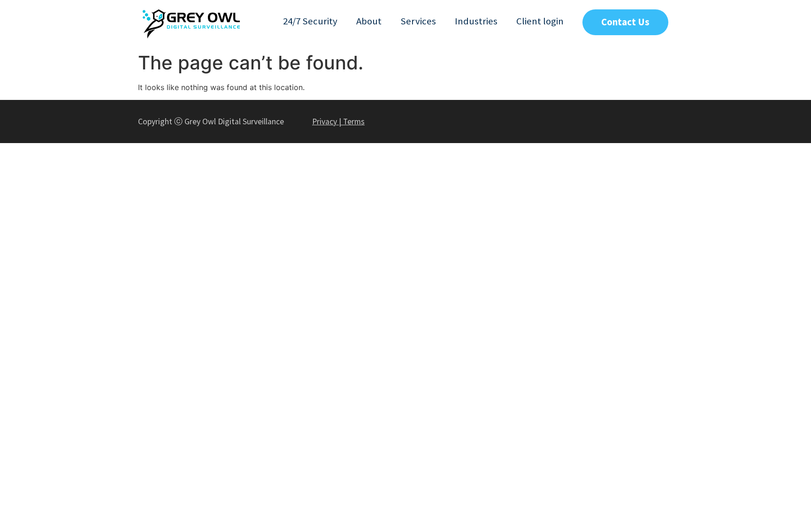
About (369, 21)
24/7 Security (310, 21)
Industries (476, 21)
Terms (354, 121)
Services (418, 21)
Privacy (324, 121)
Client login (540, 21)
